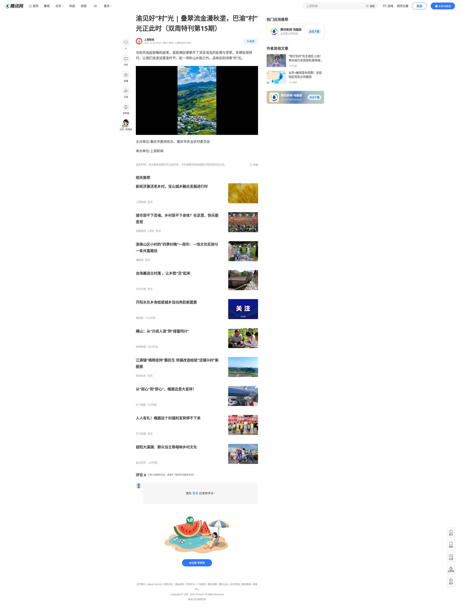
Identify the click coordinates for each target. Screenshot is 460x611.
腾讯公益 (223, 584)
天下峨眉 (141, 404)
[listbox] (197, 320)
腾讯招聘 (212, 584)
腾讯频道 (246, 584)
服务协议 (168, 584)
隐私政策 (179, 584)
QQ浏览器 (235, 584)
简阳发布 (141, 375)
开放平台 (190, 584)
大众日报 (141, 289)
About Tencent (155, 584)
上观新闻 (141, 202)
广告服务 (201, 584)
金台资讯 (141, 462)
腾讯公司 (192, 599)
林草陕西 (141, 347)
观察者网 (141, 231)
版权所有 (201, 599)
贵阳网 (139, 318)
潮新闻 (139, 260)
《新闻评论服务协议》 (184, 474)
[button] (314, 31)
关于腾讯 (141, 584)
